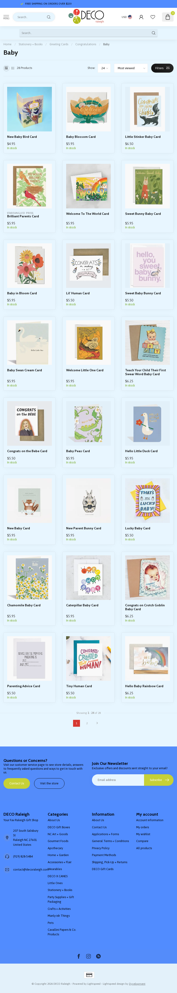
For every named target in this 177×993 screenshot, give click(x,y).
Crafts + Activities (59, 909)
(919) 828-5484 (23, 856)
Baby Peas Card (78, 451)
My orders (142, 827)
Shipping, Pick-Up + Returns (109, 862)
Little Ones (55, 883)
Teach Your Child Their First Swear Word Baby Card (145, 372)
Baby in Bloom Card (22, 293)
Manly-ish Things (59, 915)
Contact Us (16, 783)
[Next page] (97, 723)
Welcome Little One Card (84, 370)
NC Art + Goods (58, 834)
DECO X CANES (58, 876)
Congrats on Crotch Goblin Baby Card (145, 607)
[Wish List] (152, 17)
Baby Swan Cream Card (24, 370)
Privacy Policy (100, 848)
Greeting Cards (59, 44)
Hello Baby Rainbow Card (144, 686)
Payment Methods (104, 855)
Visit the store (49, 783)
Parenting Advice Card (23, 686)
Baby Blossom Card (81, 137)
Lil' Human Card (78, 293)
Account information (149, 820)
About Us (54, 820)
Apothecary (55, 848)
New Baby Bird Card (22, 137)
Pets (50, 923)
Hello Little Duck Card (141, 451)
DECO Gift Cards (102, 869)
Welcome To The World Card (87, 214)
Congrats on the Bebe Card (27, 451)
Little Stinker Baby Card (143, 137)
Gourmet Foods (58, 841)
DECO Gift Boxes (59, 827)
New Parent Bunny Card (83, 528)
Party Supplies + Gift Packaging (61, 899)
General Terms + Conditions (110, 841)
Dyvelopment (137, 983)
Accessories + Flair (59, 862)
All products (144, 848)
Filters (159, 68)
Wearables (55, 869)
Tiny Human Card (79, 686)
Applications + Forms (105, 834)
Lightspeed (93, 983)
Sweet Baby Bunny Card (143, 293)
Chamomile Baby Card (24, 605)
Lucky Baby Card (137, 528)
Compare (142, 841)
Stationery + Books (30, 44)
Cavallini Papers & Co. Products (62, 932)
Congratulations (85, 44)
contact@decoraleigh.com (31, 869)
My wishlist (143, 834)
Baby (106, 44)
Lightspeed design (114, 983)
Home (7, 44)
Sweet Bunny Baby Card (143, 214)
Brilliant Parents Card (23, 216)
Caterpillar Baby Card (82, 605)
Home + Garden (58, 855)
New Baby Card (18, 528)
